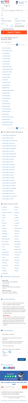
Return (16, 18)
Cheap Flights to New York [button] (8, 193)
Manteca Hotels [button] (6, 93)
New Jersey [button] (5, 241)
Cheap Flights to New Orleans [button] (9, 145)
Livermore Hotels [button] (6, 77)
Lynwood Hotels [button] (6, 85)
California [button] (4, 207)
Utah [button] (3, 257)
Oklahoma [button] (17, 246)
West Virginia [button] (5, 260)
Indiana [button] (16, 217)
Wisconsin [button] (17, 260)
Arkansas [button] (4, 270)
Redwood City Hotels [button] (7, 124)
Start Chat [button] (4, 288)
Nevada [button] (16, 236)
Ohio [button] (3, 246)
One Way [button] (21, 5)
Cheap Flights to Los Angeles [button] (9, 188)
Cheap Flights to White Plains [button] (9, 153)
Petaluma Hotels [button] (6, 103)
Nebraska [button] (4, 236)
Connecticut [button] (5, 265)
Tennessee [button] (17, 254)
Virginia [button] (16, 270)
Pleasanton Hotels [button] (6, 108)
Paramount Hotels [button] (6, 98)
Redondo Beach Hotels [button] (7, 122)
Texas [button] (16, 209)
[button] (5, 2)
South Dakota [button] (5, 254)
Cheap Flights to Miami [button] (7, 190)
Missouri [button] (17, 233)
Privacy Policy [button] (4, 400)
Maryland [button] (4, 228)
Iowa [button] (3, 220)
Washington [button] (5, 273)
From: (2, 8)
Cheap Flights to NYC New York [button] (9, 140)
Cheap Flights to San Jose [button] (8, 143)
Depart (2, 18)
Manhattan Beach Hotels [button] (8, 90)
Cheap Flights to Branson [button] (8, 159)
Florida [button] (4, 268)
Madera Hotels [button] (5, 87)
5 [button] (15, 44)
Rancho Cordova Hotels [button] (7, 116)
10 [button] (23, 44)
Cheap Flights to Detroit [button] (8, 138)
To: (2, 13)
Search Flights (14, 32)
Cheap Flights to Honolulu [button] (8, 180)
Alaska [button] (16, 225)
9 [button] (21, 44)
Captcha (5, 355)
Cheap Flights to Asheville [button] (8, 164)
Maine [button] (3, 225)
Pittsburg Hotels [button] (6, 106)
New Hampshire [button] (6, 239)
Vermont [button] (17, 257)
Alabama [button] (17, 212)
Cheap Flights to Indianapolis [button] (9, 183)
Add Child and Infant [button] (8, 29)
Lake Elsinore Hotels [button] (7, 71)
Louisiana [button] (17, 223)
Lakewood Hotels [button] (6, 74)
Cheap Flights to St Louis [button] (8, 151)
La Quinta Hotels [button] (6, 61)
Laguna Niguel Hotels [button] (7, 69)
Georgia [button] (16, 207)
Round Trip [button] (7, 5)
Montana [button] (17, 268)
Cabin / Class (18, 23)
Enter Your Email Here (8, 346)
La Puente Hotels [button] (6, 58)
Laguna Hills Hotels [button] (6, 66)
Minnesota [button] (17, 231)
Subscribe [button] (21, 359)
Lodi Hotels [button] (5, 79)
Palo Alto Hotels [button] (6, 95)
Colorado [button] (17, 262)
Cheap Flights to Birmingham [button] (9, 135)
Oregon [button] (4, 249)
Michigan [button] (4, 231)
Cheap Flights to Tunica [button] (7, 161)
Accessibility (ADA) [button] (23, 400)
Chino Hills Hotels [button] (6, 48)
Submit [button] (24, 387)
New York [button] (4, 209)
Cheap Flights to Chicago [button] (8, 177)
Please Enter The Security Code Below (11, 349)
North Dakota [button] (18, 244)
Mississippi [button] (4, 233)
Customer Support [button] (5, 283)
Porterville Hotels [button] (6, 111)
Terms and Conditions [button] (13, 400)
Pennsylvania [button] (18, 249)
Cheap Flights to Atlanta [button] (8, 172)
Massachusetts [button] (18, 228)
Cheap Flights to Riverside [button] (8, 167)
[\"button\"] (4, 367)
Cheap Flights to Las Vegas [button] (8, 185)
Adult (4, 23)
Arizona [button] (16, 239)
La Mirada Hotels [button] (6, 56)
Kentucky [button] (4, 223)
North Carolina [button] (5, 244)
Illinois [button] (3, 217)
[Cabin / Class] (21, 26)
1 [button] (9, 44)
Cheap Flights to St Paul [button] (8, 198)
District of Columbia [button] (7, 212)
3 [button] (12, 44)
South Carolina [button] (18, 252)
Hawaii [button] (3, 215)
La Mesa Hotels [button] (6, 53)
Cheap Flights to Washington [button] (9, 148)
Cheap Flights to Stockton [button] (8, 169)
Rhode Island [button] (5, 252)
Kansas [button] (16, 220)
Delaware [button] (17, 265)
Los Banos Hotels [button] (6, 82)
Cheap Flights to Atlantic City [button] (9, 156)
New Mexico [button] (17, 241)
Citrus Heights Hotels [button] (7, 50)
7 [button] (18, 44)
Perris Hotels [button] (5, 101)
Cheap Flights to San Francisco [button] (9, 196)
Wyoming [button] (4, 262)
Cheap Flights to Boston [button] (8, 175)
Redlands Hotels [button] (6, 119)
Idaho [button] (16, 215)
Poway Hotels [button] (5, 114)
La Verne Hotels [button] (6, 64)
